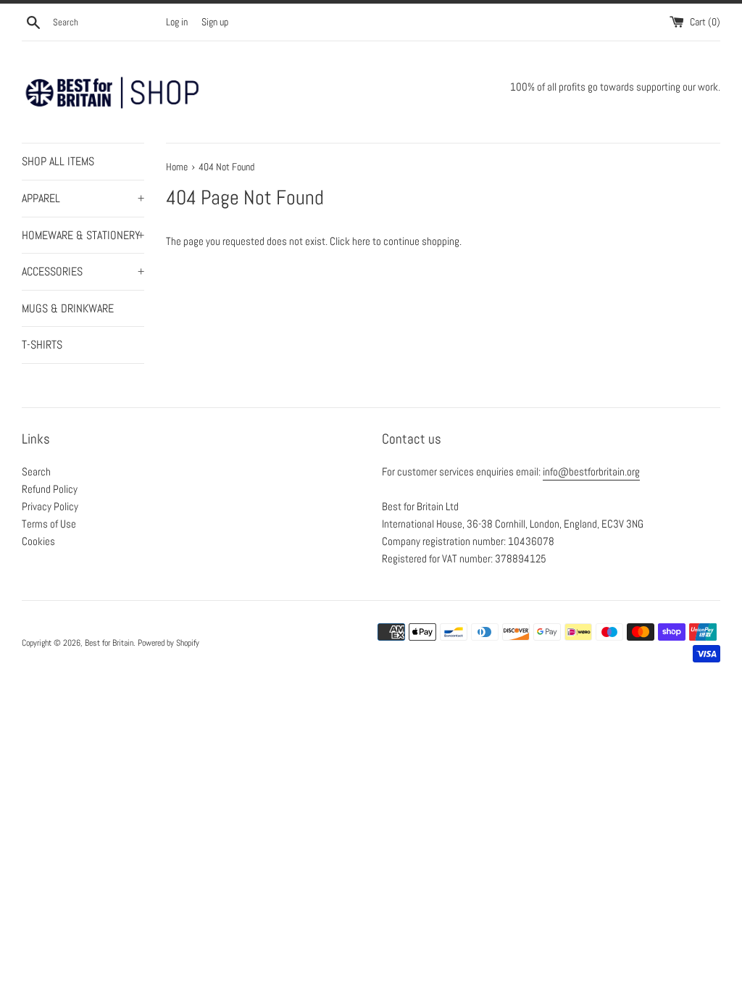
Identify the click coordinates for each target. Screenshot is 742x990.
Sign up (214, 22)
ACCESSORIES (83, 271)
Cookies (38, 541)
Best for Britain (109, 643)
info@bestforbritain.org (591, 471)
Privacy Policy (50, 506)
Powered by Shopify (168, 643)
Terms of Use (49, 524)
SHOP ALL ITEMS (58, 161)
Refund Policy (50, 489)
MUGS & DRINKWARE (68, 308)
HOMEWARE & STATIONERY (83, 235)
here (361, 241)
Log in (177, 22)
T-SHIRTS (42, 344)
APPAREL (83, 198)
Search (36, 471)
